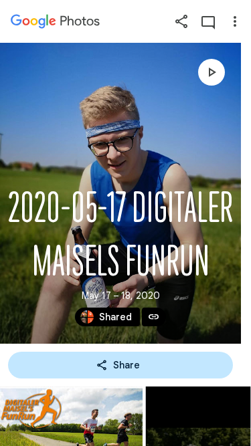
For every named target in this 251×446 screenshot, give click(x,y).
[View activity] (208, 21)
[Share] (181, 21)
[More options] (235, 21)
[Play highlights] (211, 72)
